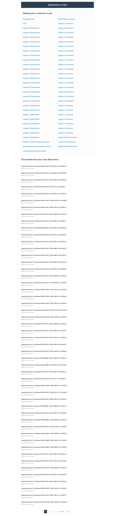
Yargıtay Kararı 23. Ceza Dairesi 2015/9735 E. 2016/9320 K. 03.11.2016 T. (43, 454)
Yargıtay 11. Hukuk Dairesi (31, 37)
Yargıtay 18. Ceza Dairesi (66, 64)
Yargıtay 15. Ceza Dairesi (66, 51)
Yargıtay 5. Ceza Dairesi (65, 114)
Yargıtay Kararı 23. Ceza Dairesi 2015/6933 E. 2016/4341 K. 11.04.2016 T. (44, 235)
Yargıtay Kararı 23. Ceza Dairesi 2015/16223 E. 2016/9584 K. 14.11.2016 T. (44, 440)
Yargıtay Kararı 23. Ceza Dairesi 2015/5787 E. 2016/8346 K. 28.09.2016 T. (44, 173)
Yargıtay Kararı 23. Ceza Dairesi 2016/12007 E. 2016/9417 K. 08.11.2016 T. (44, 310)
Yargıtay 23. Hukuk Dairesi (31, 96)
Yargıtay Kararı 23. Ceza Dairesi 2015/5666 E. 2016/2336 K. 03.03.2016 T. (44, 248)
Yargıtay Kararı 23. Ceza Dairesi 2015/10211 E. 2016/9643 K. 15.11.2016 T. (44, 351)
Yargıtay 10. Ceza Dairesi (66, 28)
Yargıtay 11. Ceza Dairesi (65, 32)
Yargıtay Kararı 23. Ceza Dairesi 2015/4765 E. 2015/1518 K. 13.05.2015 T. (43, 241)
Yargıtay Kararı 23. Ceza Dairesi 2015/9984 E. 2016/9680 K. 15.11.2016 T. (44, 324)
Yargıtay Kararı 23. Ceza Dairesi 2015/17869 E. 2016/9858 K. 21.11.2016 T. (44, 433)
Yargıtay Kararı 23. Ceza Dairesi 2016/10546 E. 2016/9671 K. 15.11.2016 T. (44, 289)
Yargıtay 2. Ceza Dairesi (65, 73)
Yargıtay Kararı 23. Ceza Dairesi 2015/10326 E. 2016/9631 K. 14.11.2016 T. (44, 420)
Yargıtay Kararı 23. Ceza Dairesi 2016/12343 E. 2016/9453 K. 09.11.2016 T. (44, 317)
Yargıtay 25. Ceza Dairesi (66, 101)
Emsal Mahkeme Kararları (66, 19)
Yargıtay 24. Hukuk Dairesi (31, 101)
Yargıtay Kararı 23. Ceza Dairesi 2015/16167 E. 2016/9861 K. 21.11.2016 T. (44, 296)
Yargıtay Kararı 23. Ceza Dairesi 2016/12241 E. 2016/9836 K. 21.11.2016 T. (44, 447)
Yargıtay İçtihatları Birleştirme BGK (34, 151)
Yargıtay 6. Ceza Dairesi (65, 119)
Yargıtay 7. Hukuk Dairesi (31, 128)
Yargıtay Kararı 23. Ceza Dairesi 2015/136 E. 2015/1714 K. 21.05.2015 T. (43, 187)
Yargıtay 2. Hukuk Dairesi (31, 78)
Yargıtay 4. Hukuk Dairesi (31, 114)
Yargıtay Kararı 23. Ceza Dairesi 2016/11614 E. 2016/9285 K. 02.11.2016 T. (44, 468)
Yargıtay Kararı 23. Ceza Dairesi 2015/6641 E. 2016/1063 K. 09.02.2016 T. (44, 180)
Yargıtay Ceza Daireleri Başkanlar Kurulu (36, 142)
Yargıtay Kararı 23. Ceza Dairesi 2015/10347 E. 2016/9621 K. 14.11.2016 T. (44, 426)
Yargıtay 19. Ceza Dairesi (66, 69)
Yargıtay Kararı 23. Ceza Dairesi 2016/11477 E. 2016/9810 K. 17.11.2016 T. (44, 283)
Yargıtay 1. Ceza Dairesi (65, 23)
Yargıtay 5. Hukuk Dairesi (31, 119)
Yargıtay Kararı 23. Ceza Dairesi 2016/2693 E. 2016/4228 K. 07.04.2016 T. (44, 214)
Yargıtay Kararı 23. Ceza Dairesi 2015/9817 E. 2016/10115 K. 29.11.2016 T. (44, 276)
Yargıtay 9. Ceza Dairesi (65, 133)
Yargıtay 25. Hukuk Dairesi (31, 105)
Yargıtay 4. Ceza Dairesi (65, 110)
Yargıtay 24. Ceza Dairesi (66, 96)
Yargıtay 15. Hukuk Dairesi (31, 55)
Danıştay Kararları (29, 19)
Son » (68, 511)
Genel (25, 23)
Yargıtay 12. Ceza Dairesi (66, 37)
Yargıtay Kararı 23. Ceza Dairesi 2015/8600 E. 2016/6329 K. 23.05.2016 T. (44, 228)
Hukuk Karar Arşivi (57, 5)
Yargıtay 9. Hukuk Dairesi (31, 137)
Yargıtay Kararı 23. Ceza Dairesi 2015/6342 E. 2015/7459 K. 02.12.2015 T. (43, 166)
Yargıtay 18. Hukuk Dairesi (31, 69)
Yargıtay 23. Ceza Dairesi (66, 92)
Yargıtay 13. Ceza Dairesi (66, 42)
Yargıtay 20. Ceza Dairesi (66, 78)
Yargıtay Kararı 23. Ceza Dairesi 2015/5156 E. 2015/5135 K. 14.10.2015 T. (43, 221)
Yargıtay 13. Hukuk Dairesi (31, 46)
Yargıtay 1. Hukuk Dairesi (31, 28)
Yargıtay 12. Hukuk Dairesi (31, 42)
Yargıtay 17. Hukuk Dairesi (31, 64)
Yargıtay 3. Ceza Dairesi (65, 105)
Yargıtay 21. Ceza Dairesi (66, 83)
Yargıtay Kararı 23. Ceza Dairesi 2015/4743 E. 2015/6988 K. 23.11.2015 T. (43, 255)
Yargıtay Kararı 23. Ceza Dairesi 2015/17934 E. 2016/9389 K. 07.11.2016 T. (44, 385)
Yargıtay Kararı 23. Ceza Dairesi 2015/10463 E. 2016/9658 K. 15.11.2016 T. (44, 502)
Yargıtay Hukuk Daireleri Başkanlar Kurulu (37, 146)
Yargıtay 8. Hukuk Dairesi (31, 133)
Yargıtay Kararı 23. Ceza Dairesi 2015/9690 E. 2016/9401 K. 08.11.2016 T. (44, 461)
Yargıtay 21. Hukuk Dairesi (31, 87)
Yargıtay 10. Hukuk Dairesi (31, 32)
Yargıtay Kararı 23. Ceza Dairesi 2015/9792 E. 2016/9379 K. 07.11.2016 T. (44, 413)
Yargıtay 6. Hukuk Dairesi (31, 124)
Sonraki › (61, 511)
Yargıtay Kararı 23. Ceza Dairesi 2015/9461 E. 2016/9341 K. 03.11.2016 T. (43, 372)
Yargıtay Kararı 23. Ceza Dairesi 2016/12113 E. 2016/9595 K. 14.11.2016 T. (44, 303)
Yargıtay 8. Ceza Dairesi (65, 128)
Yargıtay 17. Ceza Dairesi (66, 60)
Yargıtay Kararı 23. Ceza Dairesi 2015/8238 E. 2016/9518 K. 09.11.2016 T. (44, 358)
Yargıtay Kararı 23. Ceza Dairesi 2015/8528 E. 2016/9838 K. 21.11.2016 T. (43, 406)
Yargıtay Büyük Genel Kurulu (67, 137)
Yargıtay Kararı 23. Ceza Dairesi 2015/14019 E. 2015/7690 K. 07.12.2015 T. (44, 200)
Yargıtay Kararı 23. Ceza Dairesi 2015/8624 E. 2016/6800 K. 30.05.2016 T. (44, 262)
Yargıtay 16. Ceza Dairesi (66, 55)
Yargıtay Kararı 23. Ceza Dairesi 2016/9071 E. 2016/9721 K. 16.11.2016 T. (43, 495)
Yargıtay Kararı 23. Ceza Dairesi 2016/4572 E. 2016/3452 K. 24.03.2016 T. (44, 269)
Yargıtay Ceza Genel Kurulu (67, 142)
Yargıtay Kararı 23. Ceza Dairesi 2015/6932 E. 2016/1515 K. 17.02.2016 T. (43, 207)
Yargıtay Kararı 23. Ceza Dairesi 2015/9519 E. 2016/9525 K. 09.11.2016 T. (43, 330)
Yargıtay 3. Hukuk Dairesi (31, 110)
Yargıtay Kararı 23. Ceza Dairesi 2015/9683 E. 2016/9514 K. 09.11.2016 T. (44, 474)
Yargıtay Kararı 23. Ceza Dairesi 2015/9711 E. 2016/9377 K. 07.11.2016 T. (43, 379)
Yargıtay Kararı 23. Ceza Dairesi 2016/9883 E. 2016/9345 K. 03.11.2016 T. (44, 365)
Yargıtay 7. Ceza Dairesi (65, 124)
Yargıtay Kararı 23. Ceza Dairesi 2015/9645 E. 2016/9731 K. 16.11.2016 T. (43, 337)
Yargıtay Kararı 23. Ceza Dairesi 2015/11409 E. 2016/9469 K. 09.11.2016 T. (44, 392)
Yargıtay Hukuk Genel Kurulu (67, 146)
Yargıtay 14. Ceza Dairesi (66, 46)
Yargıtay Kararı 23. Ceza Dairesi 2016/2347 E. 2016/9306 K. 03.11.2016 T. (44, 344)
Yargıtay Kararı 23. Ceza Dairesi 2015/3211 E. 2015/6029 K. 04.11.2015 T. (43, 193)
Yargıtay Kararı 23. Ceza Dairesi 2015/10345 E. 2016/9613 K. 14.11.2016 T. (44, 488)
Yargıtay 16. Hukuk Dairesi (31, 60)
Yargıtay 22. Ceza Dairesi (66, 87)
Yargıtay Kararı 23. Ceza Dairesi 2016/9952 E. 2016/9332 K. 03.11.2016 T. (44, 481)
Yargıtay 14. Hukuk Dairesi (31, 51)
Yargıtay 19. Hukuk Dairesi (31, 73)
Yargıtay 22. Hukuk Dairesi (31, 92)
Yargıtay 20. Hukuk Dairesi (31, 83)
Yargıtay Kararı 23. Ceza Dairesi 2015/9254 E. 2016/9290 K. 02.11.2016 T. (44, 399)
